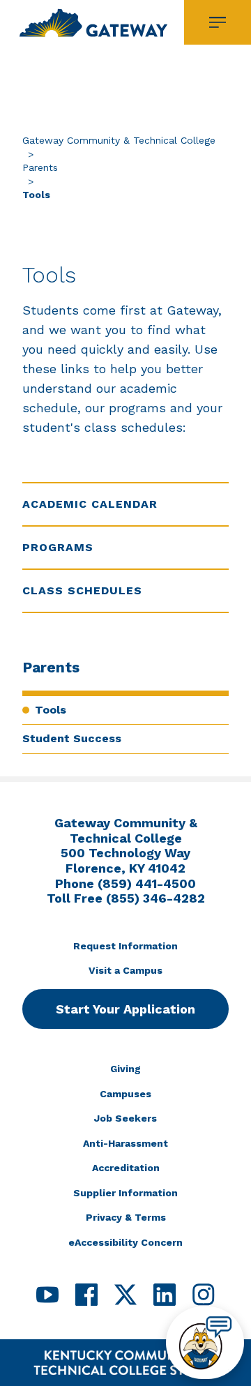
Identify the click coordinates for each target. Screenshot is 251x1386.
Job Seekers (125, 1118)
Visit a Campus (125, 970)
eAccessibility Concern (125, 1242)
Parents (40, 167)
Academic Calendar (90, 504)
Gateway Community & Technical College (118, 140)
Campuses (125, 1093)
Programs (57, 547)
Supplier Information (125, 1192)
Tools (50, 709)
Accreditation (126, 1167)
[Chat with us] (205, 1342)
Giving (125, 1068)
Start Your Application (125, 1009)
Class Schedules (82, 590)
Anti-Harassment (125, 1143)
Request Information (125, 945)
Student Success (71, 738)
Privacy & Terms (126, 1217)
